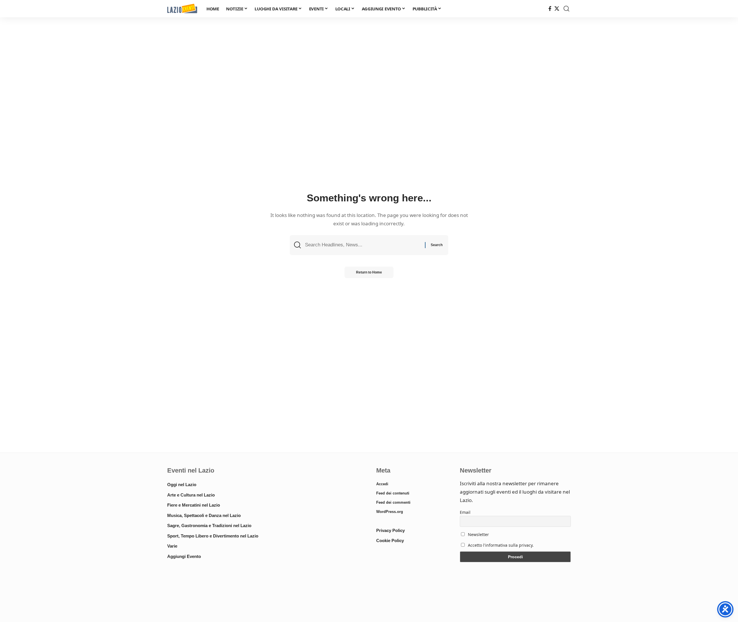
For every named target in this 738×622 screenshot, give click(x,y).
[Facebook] (550, 9)
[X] (557, 9)
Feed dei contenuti (392, 493)
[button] (566, 9)
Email (465, 512)
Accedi (382, 484)
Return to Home (369, 272)
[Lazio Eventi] (182, 9)
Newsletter (478, 534)
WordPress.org (389, 511)
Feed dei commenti (393, 502)
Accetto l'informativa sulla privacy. (501, 545)
